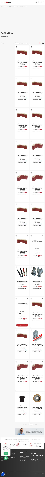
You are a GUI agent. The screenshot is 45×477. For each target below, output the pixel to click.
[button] (16, 47)
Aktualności (13, 453)
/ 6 (33, 424)
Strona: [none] (27, 424)
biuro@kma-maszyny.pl (37, 460)
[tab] (7, 43)
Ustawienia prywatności (6, 473)
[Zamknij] (10, 445)
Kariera (12, 458)
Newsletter (13, 454)
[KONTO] (38, 2)
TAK (6, 453)
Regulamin (13, 456)
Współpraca (13, 457)
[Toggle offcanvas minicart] (43, 2)
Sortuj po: (17, 43)
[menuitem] (23, 424)
